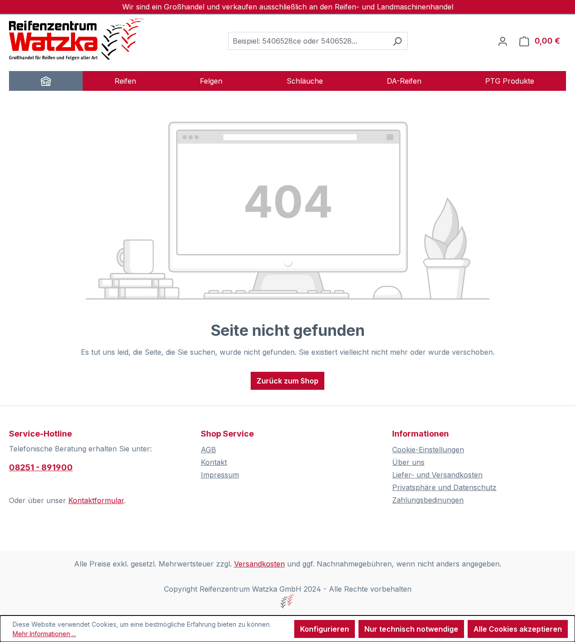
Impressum (220, 474)
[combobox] (307, 41)
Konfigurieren (324, 628)
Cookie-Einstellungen (428, 449)
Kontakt (214, 462)
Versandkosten (259, 563)
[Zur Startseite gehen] (76, 39)
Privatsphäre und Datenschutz (444, 487)
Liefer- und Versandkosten (437, 474)
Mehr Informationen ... (44, 634)
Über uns (408, 462)
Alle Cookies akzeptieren (517, 628)
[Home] (46, 81)
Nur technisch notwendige (411, 628)
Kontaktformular (96, 500)
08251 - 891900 (41, 467)
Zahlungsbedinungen (428, 499)
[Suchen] (397, 41)
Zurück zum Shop (287, 380)
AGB (208, 449)
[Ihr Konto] (502, 41)
